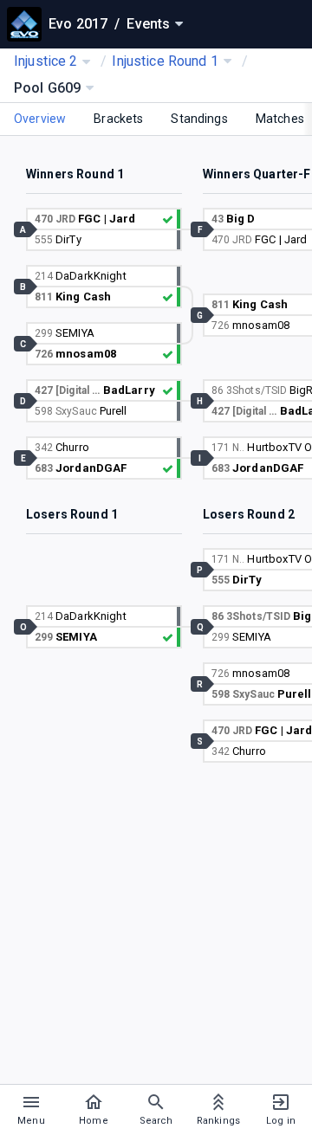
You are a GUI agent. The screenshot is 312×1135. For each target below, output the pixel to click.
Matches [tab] (280, 119)
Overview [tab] (40, 119)
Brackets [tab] (118, 119)
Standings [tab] (199, 119)
